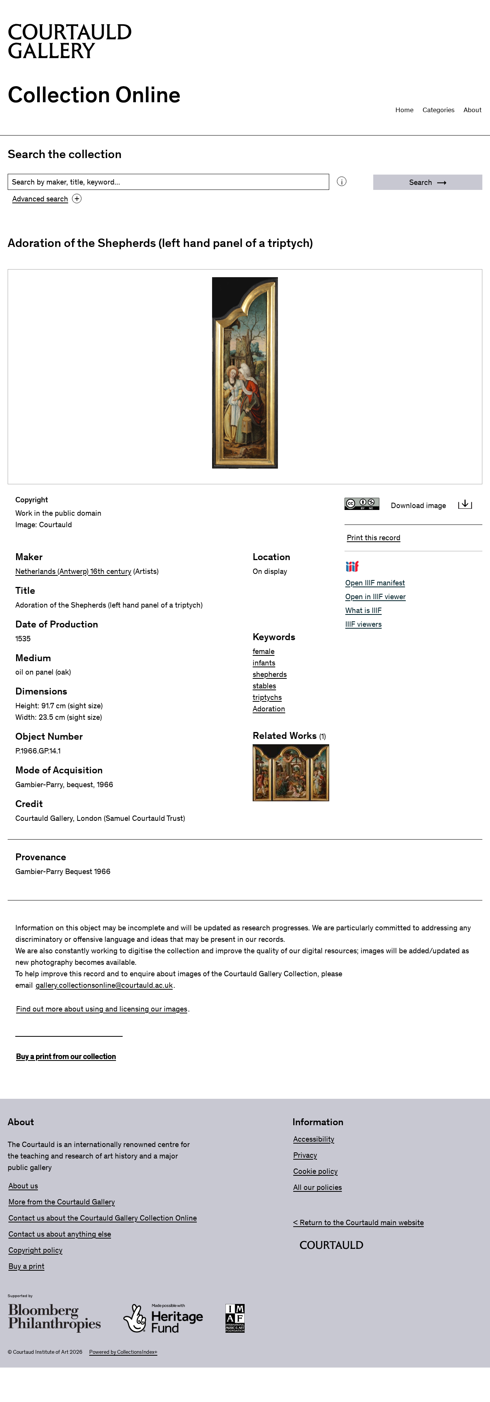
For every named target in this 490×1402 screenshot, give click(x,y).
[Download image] (465, 505)
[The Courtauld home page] (70, 42)
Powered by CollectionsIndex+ (123, 1352)
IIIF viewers (363, 624)
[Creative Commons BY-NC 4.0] (364, 505)
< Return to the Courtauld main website (358, 1222)
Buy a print (26, 1266)
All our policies (317, 1187)
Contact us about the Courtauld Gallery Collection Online (102, 1217)
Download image (418, 505)
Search (421, 182)
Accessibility (313, 1139)
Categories (438, 110)
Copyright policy (35, 1250)
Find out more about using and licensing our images (101, 1008)
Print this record (373, 537)
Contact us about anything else (59, 1234)
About (473, 110)
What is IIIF (363, 610)
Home (404, 110)
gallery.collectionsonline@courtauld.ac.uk (104, 985)
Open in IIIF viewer (375, 596)
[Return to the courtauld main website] (331, 1246)
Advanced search (45, 198)
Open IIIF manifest (375, 582)
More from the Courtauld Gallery (61, 1201)
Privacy (305, 1155)
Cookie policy (315, 1171)
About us (23, 1185)
